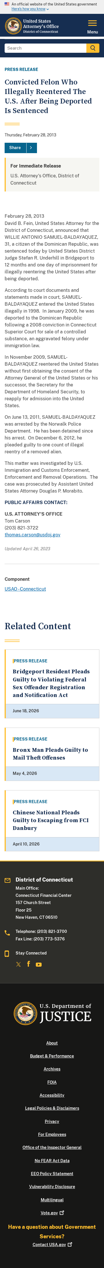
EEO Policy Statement (52, 1173)
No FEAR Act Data (52, 1160)
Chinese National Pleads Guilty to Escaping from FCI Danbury (51, 820)
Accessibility (52, 1095)
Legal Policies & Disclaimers (52, 1108)
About (52, 1043)
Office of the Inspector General (52, 1147)
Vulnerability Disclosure (52, 1186)
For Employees (52, 1134)
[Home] (32, 33)
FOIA (52, 1082)
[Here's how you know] (52, 7)
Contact (49, 1244)
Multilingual (52, 1200)
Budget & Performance (52, 1056)
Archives (52, 1069)
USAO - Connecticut (25, 589)
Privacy (52, 1121)
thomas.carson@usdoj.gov (32, 535)
